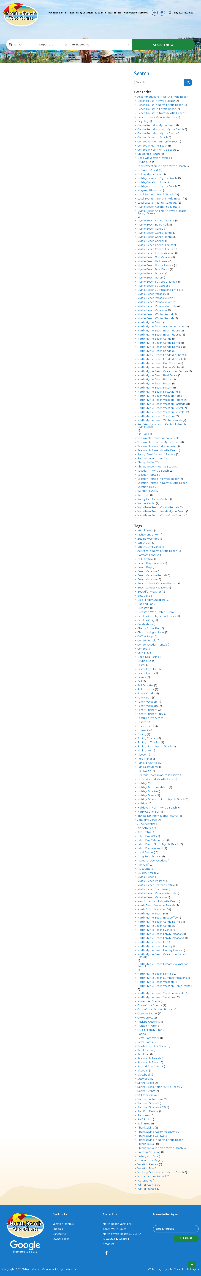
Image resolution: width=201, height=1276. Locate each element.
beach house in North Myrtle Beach (160, 105)
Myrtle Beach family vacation (155, 253)
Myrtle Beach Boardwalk (153, 224)
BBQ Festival (145, 559)
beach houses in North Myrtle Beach (160, 113)
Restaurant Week (148, 1038)
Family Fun (144, 697)
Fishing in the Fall (148, 742)
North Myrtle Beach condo (154, 339)
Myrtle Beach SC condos (152, 286)
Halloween (144, 771)
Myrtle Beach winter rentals (155, 318)
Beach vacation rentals (152, 575)
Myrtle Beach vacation (151, 294)
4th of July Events (149, 547)
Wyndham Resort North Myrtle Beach (161, 511)
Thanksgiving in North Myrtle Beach (160, 1140)
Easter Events (146, 673)
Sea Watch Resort (148, 1062)
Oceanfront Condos (149, 1005)
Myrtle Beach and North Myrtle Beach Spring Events (161, 212)
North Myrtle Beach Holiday (155, 946)
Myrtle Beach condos (150, 241)
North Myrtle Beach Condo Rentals (159, 922)
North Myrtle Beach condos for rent (160, 355)
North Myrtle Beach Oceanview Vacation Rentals (162, 965)
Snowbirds (144, 1079)
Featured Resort (147, 170)
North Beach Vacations (151, 909)
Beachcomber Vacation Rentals (157, 583)
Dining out (144, 162)
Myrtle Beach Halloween (153, 261)
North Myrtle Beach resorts (155, 387)
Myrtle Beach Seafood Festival (156, 885)
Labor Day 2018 (147, 836)
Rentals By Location (81, 12)
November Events (148, 1001)
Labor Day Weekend (150, 848)
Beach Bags (144, 567)
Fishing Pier (144, 750)
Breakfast (143, 608)
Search (140, 82)
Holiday (142, 783)
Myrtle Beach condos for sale (156, 249)
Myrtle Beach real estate (153, 269)
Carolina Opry (146, 620)
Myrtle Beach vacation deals (155, 298)
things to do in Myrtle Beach (156, 466)
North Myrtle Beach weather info (196, 4)
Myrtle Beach (145, 877)
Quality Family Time (149, 1030)
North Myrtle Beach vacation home (159, 396)
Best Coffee (144, 596)
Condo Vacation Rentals (152, 644)
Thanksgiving (145, 1127)
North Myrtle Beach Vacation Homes (160, 400)
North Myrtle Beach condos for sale (160, 359)
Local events (145, 852)
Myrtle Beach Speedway (152, 889)
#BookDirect (145, 530)
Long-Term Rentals (149, 856)
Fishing (141, 734)
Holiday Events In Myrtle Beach (157, 178)
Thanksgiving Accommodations (157, 1132)
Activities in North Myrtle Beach (157, 551)
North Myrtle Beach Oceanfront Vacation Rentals (163, 955)
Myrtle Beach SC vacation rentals (158, 290)
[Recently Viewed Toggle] (155, 13)
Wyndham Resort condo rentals (158, 507)
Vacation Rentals (58, 12)
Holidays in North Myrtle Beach (157, 186)
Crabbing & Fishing (149, 154)
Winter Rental (146, 503)
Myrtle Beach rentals (151, 273)
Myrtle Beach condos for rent (156, 245)
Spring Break (145, 1083)
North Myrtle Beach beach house (158, 330)
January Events (147, 820)
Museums (143, 869)
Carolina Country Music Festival (157, 616)
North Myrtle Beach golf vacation (158, 363)
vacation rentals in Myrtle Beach (158, 479)
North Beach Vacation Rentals (156, 905)
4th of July (144, 543)
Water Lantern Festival (151, 1176)
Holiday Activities (147, 791)
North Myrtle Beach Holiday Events (159, 950)
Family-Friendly (147, 710)
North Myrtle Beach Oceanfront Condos (162, 371)
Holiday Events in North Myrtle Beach (161, 799)
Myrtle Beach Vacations (152, 310)
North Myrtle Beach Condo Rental (159, 343)
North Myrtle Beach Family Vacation (160, 934)
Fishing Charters (147, 738)
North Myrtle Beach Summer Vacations (162, 978)
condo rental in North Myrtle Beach (160, 129)
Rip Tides (143, 434)
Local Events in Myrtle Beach (155, 194)
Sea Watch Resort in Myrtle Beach (159, 442)
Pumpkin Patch (147, 1026)
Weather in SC (146, 491)
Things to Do (145, 462)
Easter (141, 665)
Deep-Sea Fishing (148, 657)
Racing (141, 1034)
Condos (142, 649)
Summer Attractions (150, 1099)
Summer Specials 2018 (151, 1107)
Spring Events (146, 1091)
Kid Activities (145, 828)
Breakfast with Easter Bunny (155, 612)
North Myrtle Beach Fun (152, 942)
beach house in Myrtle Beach (156, 101)
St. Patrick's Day (147, 1095)
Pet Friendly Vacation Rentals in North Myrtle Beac (161, 425)
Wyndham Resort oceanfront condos (161, 515)
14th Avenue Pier (148, 534)
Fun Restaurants (147, 767)
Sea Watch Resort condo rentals (158, 438)
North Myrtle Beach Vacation (155, 982)
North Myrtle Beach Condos (155, 351)
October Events (147, 1013)
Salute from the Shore (152, 1046)
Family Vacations (147, 706)
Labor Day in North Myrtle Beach (158, 844)
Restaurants (145, 1042)
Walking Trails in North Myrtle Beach (160, 1172)
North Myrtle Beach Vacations (156, 416)
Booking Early (146, 604)
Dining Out (144, 661)
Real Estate (114, 12)
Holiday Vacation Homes (152, 182)
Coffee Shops (145, 636)
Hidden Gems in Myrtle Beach (156, 779)
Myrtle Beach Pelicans (151, 881)
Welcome (143, 495)
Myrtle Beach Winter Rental (155, 314)
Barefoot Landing (148, 555)
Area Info (100, 12)
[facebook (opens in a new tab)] (107, 1253)
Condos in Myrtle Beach (152, 145)
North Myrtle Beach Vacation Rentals (160, 412)
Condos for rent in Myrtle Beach (158, 141)
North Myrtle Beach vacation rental (160, 408)
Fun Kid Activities (148, 763)
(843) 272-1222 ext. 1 (116, 1238)
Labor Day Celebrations (151, 840)
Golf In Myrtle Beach (150, 174)
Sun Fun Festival (147, 1111)
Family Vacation (147, 702)
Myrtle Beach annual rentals (155, 220)
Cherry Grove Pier (148, 628)
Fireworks (143, 730)
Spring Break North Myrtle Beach (158, 1087)
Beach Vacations (147, 579)
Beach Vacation (147, 571)
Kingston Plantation (149, 190)
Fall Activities (145, 685)
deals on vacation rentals (153, 158)
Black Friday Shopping (151, 600)
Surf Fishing (144, 1119)
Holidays (142, 803)
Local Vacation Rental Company (157, 203)
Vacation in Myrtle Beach (153, 471)
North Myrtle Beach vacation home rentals (164, 986)
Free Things (144, 759)
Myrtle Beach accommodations (157, 207)
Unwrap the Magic (149, 1160)
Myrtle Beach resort (150, 277)
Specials (58, 1228)
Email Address (165, 1228)
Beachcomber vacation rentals (157, 117)
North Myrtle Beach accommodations (161, 326)
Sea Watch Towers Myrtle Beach (157, 450)
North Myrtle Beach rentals (155, 379)
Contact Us (59, 1233)
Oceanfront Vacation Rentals (155, 1009)
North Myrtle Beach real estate (157, 375)
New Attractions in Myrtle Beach (157, 901)
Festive (141, 722)
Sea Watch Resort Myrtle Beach (157, 446)
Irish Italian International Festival (157, 816)
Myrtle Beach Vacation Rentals (156, 893)
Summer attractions (150, 458)
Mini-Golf (143, 865)
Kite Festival (144, 832)
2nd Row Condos (148, 539)
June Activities (146, 824)
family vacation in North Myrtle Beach (161, 166)
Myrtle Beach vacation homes (156, 302)
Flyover (142, 755)
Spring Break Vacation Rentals (156, 454)
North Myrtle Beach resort (154, 383)
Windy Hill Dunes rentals (153, 499)
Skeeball (142, 1070)
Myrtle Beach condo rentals (155, 237)
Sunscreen (144, 1115)
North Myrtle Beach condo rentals (159, 347)
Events (141, 677)
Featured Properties (150, 718)
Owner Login (61, 1238)
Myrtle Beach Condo (150, 229)
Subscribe (186, 1238)
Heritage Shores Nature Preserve (158, 775)
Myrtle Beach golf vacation (154, 257)
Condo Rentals (146, 640)
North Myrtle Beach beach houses (159, 334)
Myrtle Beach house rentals (155, 265)
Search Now (163, 44)
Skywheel (143, 1075)
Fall (139, 681)
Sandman (143, 1054)
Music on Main (146, 873)
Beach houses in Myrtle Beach (156, 109)
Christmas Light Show (150, 632)
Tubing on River (147, 1156)
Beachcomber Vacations (152, 587)
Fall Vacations (145, 689)
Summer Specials (148, 1103)
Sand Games (145, 1050)
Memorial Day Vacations (152, 860)
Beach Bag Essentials (150, 563)
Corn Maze (144, 653)
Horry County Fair (148, 812)
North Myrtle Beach (150, 322)
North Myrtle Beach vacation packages (162, 404)
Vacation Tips (145, 487)
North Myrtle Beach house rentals (159, 367)
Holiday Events (146, 795)
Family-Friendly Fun (150, 714)
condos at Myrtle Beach (152, 137)
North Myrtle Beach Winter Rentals (159, 420)
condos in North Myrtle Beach (156, 150)
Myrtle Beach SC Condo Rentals (157, 282)
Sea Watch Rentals (149, 1058)
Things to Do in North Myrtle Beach (160, 1148)
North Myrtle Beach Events (154, 930)
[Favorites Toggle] (162, 13)
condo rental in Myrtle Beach (156, 125)
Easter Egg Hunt (148, 669)
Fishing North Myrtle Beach (154, 746)
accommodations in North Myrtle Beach (162, 97)
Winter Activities (147, 1185)
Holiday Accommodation (152, 787)
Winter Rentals (146, 1189)
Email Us (108, 1243)
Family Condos (146, 693)
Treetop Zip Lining (148, 1152)
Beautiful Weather (149, 592)
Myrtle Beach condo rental (154, 233)
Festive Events (146, 726)
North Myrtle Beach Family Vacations (160, 938)
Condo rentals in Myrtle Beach (157, 133)
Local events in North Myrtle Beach (159, 198)
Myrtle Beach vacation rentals (156, 306)
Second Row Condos (150, 1066)
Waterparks (144, 1180)
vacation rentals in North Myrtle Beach (162, 483)
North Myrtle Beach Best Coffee (157, 917)
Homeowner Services (136, 12)
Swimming (144, 1123)
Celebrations (145, 624)
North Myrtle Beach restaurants (157, 392)
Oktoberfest (145, 1017)
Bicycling (143, 121)
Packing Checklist (148, 1022)
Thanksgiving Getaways (152, 1136)
